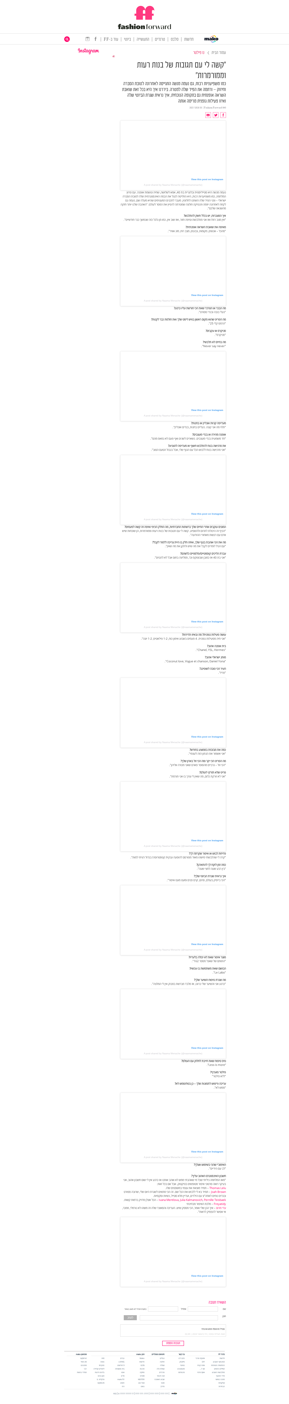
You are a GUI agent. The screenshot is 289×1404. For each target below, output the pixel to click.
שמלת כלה (161, 1368)
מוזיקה (142, 1372)
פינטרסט (181, 1372)
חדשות (189, 39)
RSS (115, 1393)
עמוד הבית (219, 53)
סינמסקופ (101, 1383)
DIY (203, 1361)
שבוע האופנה (159, 1379)
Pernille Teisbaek (215, 1200)
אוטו (122, 1372)
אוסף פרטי (201, 1372)
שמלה (162, 1365)
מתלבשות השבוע (218, 1372)
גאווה (102, 1361)
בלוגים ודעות (99, 1372)
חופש (122, 1383)
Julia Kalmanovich (191, 1200)
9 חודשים (120, 1365)
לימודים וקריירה (98, 1368)
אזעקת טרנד (200, 1358)
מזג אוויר (84, 1361)
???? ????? (164, 1393)
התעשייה (143, 39)
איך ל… (202, 1368)
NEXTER (141, 1379)
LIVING (121, 1361)
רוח (123, 1386)
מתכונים (84, 1365)
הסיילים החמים (219, 1368)
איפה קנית (201, 1365)
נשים (142, 1386)
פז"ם (122, 1376)
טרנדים (160, 39)
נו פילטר (198, 53)
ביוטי (127, 39)
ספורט (142, 1376)
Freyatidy (220, 1204)
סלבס (174, 39)
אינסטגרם (181, 1368)
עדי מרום (221, 1208)
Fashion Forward (213, 107)
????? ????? (154, 1393)
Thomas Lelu (217, 1188)
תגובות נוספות (173, 1343)
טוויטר (182, 1365)
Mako (142, 1358)
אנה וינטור (161, 1376)
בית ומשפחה (119, 1368)
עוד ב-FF (111, 39)
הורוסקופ (83, 1358)
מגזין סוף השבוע (219, 1361)
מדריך (162, 1386)
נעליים (162, 1358)
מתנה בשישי (220, 1379)
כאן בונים (101, 1376)
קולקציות (221, 1383)
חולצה (162, 1361)
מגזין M (101, 1365)
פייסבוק (182, 1361)
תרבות (142, 1368)
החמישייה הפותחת (218, 1365)
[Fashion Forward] (144, 28)
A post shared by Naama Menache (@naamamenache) (173, 185)
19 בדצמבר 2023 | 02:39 (196, 1334)
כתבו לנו (181, 1358)
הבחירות (222, 1386)
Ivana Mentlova (169, 1200)
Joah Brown (218, 1192)
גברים (122, 1358)
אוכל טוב (141, 1383)
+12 (85, 1368)
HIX (103, 1358)
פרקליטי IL (100, 1379)
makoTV (120, 1379)
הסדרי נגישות (82, 1372)
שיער (163, 1383)
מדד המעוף (220, 1376)
